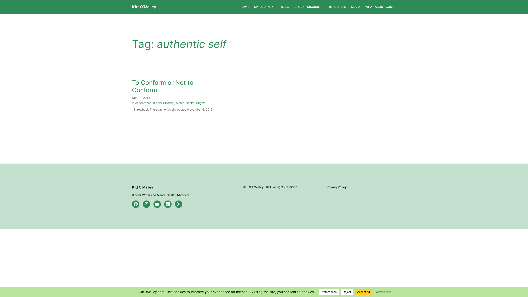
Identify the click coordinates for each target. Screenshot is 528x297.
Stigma (201, 103)
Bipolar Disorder (163, 103)
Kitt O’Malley (144, 6)
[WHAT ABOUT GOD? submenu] (395, 7)
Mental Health (185, 103)
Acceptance (143, 103)
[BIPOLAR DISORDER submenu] (323, 7)
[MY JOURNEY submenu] (275, 7)
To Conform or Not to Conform (162, 86)
